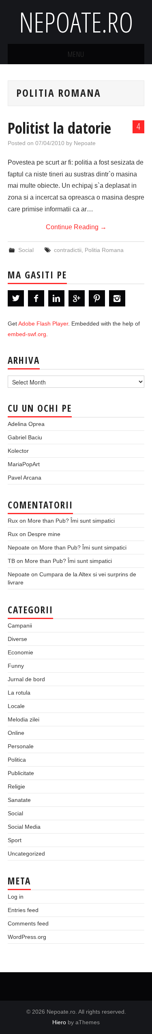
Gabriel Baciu (25, 437)
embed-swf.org (27, 334)
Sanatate (19, 800)
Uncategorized (26, 853)
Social (26, 250)
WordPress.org (27, 937)
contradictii (67, 250)
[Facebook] (36, 298)
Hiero (59, 1022)
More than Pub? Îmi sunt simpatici (71, 520)
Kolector (18, 450)
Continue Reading (76, 227)
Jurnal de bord (26, 679)
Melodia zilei (23, 719)
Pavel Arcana (24, 477)
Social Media (24, 826)
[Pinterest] (97, 298)
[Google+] (77, 298)
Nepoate (85, 143)
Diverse (17, 639)
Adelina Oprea (26, 424)
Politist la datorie (59, 127)
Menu (76, 53)
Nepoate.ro (76, 22)
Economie (20, 652)
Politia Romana (104, 250)
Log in (16, 896)
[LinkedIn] (56, 298)
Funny (16, 666)
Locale (16, 706)
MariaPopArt (24, 464)
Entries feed (23, 910)
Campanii (20, 625)
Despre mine (44, 534)
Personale (21, 746)
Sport (14, 840)
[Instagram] (117, 298)
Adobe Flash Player (43, 323)
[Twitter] (16, 298)
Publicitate (21, 773)
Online (16, 733)
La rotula (19, 692)
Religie (16, 786)
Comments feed (28, 923)
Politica (17, 759)
